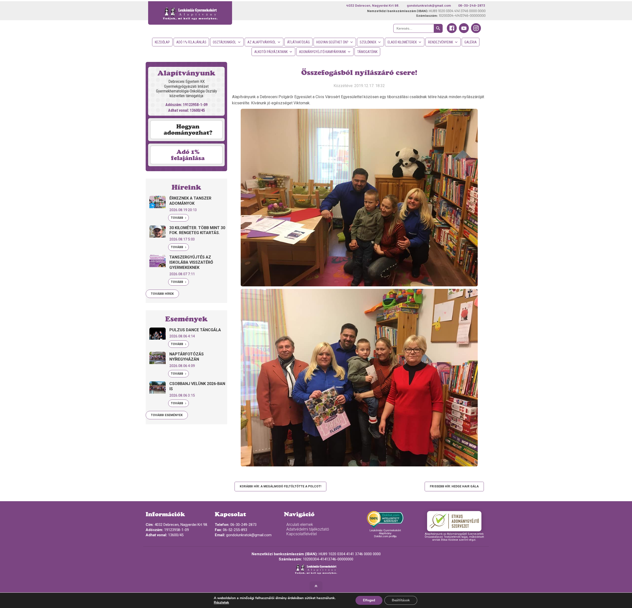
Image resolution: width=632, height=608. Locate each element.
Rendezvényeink (440, 42)
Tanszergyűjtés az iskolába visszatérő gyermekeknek (191, 262)
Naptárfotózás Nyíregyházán (186, 357)
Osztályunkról (224, 42)
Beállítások (401, 600)
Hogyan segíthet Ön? (332, 42)
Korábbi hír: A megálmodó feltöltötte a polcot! (280, 486)
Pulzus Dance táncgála (195, 330)
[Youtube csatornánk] (463, 32)
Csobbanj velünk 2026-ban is (197, 386)
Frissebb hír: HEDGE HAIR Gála (454, 486)
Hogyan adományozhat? (188, 129)
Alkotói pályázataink (271, 52)
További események (167, 415)
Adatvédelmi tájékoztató (307, 529)
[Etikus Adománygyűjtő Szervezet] (454, 521)
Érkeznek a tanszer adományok (190, 201)
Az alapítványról (261, 42)
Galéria (470, 42)
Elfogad (369, 600)
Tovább (177, 218)
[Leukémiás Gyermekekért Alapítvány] (190, 13)
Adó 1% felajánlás (191, 42)
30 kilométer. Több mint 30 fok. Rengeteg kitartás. (197, 230)
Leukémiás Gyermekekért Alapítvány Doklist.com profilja (385, 533)
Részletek (221, 602)
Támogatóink (367, 52)
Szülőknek (368, 42)
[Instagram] (476, 32)
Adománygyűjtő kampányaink (322, 52)
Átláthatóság (298, 42)
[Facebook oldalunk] (451, 32)
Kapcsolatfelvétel (301, 534)
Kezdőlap (162, 42)
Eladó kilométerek (402, 42)
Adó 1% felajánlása (188, 155)
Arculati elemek (299, 524)
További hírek (162, 293)
